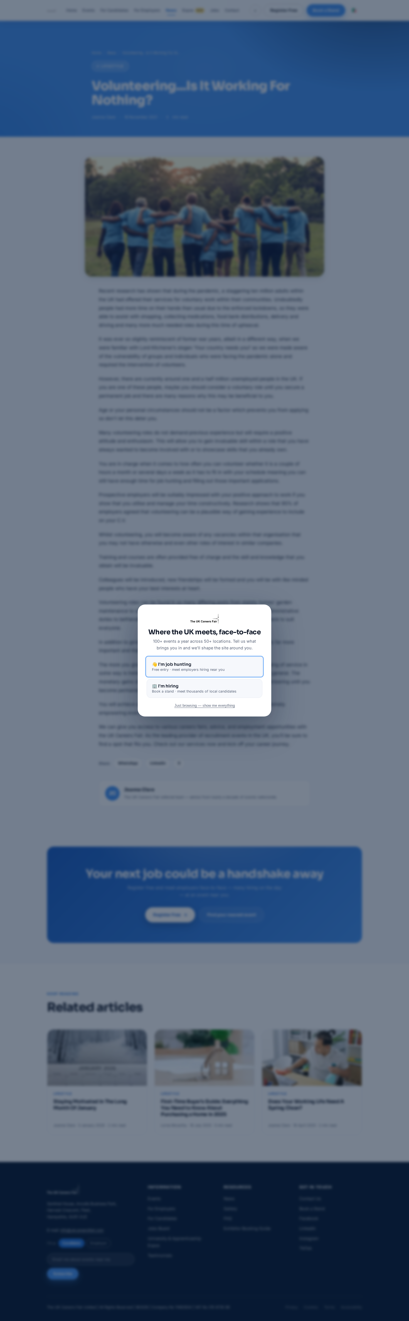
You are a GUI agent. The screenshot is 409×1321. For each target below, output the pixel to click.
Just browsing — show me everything (204, 705)
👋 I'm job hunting (188, 667)
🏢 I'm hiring (194, 688)
